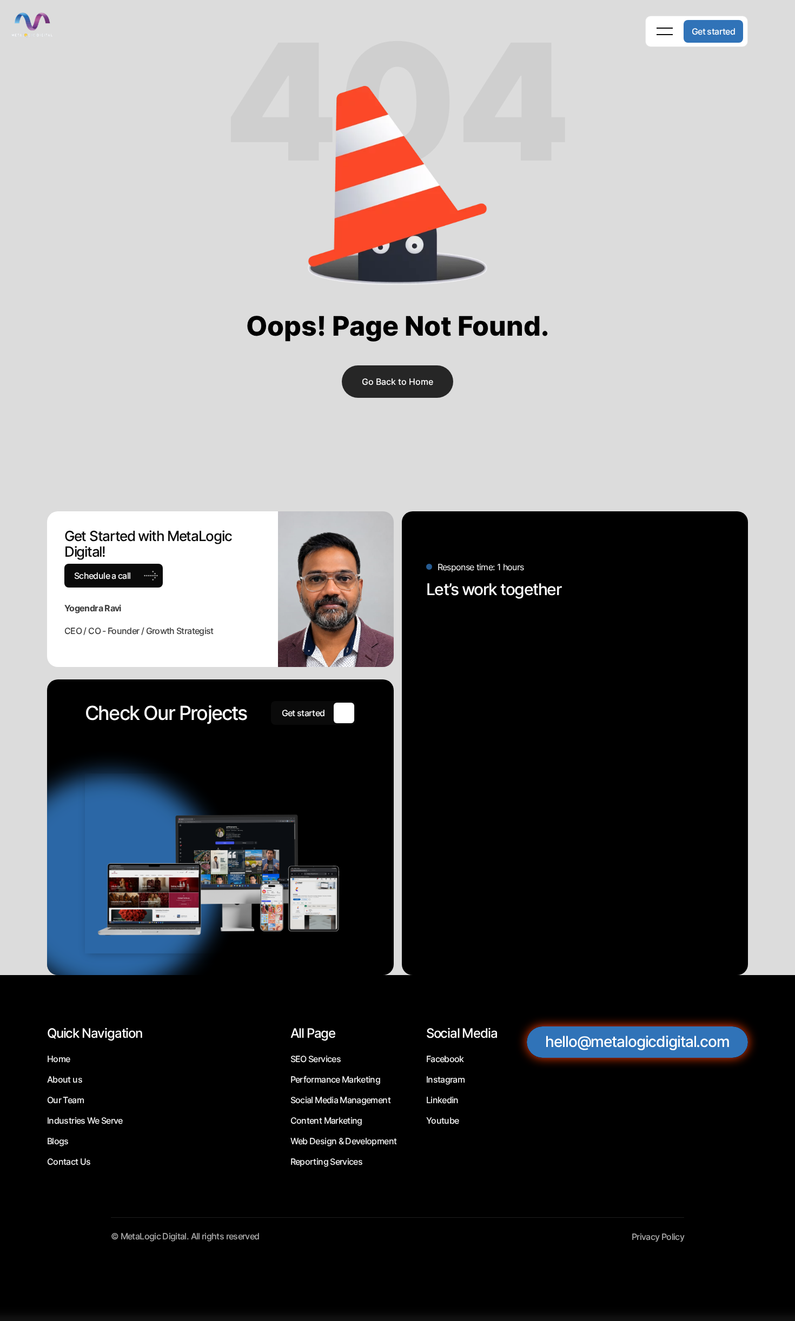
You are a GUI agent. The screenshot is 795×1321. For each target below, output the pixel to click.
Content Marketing (326, 1120)
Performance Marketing (335, 1079)
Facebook (445, 1058)
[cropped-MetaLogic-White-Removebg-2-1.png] (43, 24)
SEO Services (315, 1058)
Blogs (58, 1141)
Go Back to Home (397, 381)
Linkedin (442, 1100)
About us (64, 1079)
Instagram (445, 1079)
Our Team (65, 1100)
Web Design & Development (343, 1141)
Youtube (442, 1120)
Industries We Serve (85, 1120)
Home (58, 1058)
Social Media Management (340, 1100)
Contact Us (69, 1161)
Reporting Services (326, 1161)
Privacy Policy (658, 1236)
